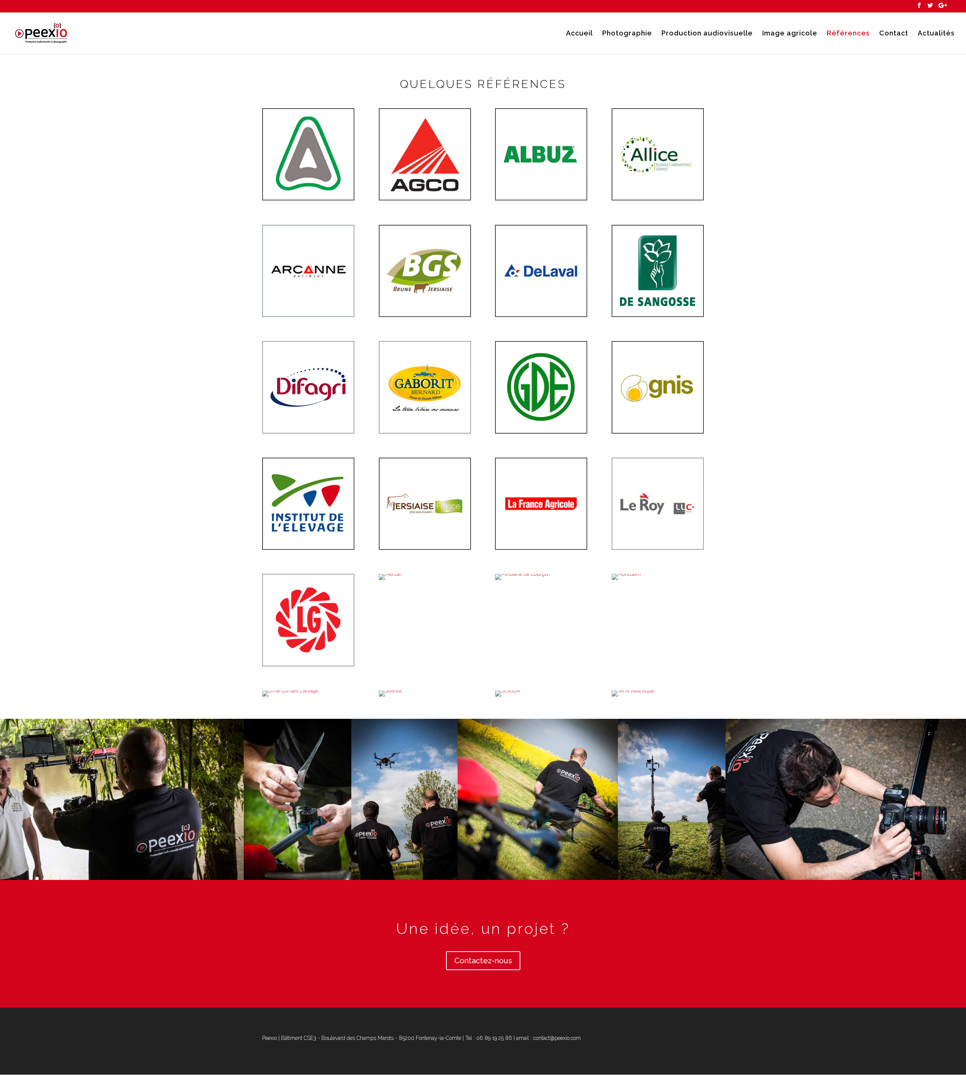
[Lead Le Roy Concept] (658, 548)
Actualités (936, 34)
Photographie (627, 34)
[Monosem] (626, 574)
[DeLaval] (541, 315)
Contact (893, 34)
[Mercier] (390, 574)
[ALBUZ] (541, 198)
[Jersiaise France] (425, 548)
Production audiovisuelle (707, 34)
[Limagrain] (308, 664)
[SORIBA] (507, 690)
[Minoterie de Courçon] (522, 574)
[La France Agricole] (541, 548)
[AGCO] (425, 198)
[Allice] (658, 198)
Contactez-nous (483, 960)
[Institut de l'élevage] (308, 548)
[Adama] (308, 198)
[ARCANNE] (308, 315)
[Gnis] (658, 432)
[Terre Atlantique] (633, 690)
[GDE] (541, 432)
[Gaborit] (425, 432)
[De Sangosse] (658, 315)
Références (848, 34)
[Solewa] (390, 690)
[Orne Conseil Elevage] (290, 690)
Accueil (579, 34)
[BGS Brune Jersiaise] (425, 315)
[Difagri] (308, 432)
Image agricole (789, 34)
